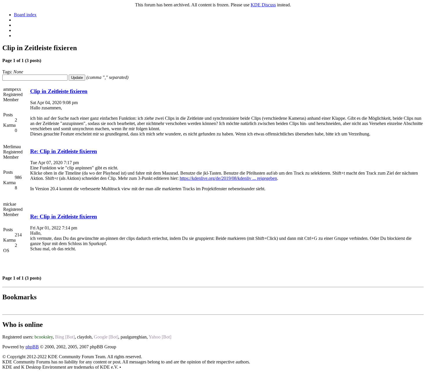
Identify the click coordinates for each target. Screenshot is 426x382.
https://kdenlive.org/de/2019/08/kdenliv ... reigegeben (228, 178)
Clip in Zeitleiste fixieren (59, 91)
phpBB (32, 346)
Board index (25, 14)
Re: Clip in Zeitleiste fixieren (63, 151)
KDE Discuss (263, 4)
